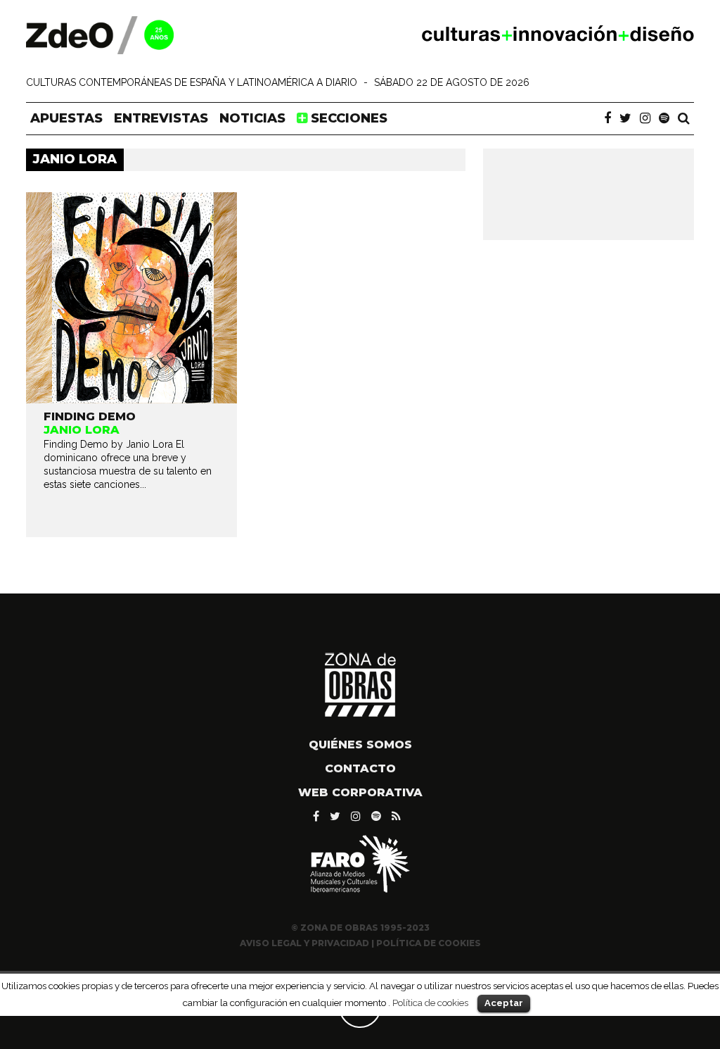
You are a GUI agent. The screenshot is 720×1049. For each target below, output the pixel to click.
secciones (347, 118)
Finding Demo (90, 416)
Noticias (252, 118)
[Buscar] (684, 118)
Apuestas (66, 118)
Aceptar (503, 1003)
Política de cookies (430, 1002)
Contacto (360, 768)
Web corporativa (360, 792)
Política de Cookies (428, 943)
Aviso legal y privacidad (304, 943)
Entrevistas (161, 118)
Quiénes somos (360, 744)
